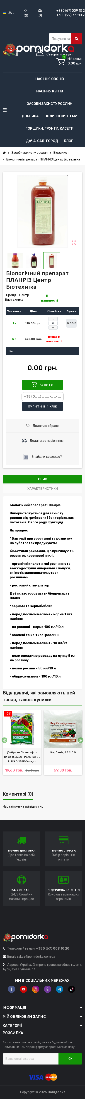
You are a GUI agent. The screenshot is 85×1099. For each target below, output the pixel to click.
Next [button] (80, 740)
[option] (22, 747)
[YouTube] (23, 989)
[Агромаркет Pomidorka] (38, 49)
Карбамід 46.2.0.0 (63, 752)
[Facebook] (11, 989)
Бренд (11, 295)
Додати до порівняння (46, 440)
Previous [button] (4, 740)
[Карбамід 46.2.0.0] (63, 729)
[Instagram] (35, 989)
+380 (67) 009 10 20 (52, 948)
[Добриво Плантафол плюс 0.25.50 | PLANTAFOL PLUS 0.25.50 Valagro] (22, 729)
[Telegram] (59, 989)
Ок (70, 1059)
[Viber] (47, 989)
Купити (46, 384)
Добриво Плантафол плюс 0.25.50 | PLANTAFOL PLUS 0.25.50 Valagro (22, 757)
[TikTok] (71, 989)
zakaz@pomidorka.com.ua (36, 957)
